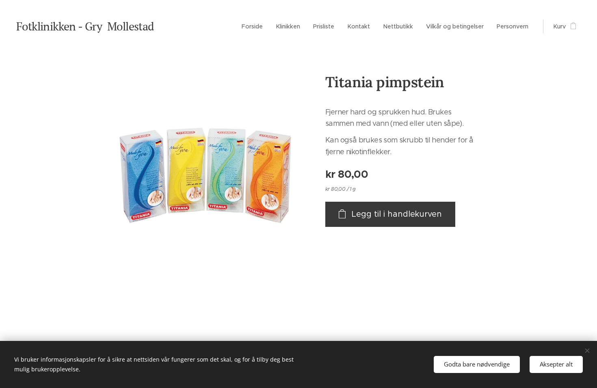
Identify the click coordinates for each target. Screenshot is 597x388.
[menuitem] (254, 26)
